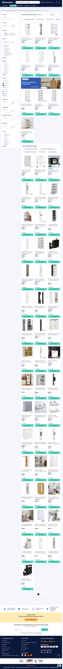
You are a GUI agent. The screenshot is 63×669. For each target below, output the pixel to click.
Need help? (4, 644)
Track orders (4, 640)
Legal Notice (18, 667)
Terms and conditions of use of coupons (10, 655)
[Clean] (39, 2)
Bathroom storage (22, 10)
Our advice (23, 640)
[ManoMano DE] (28, 655)
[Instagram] (48, 652)
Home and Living (7, 10)
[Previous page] (36, 594)
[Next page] (46, 594)
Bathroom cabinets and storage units (32, 10)
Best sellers (23, 649)
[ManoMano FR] (22, 655)
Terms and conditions (43, 667)
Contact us (4, 646)
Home (2, 10)
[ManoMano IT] (25, 655)
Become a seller (5, 649)
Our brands (23, 646)
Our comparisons (24, 644)
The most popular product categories (29, 642)
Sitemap (13, 667)
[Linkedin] (42, 652)
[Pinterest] (51, 652)
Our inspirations (24, 648)
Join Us (3, 651)
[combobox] (54, 14)
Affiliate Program (5, 653)
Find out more (39, 633)
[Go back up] (58, 655)
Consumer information (54, 667)
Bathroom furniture (14, 10)
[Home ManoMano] (7, 2)
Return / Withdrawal (6, 642)
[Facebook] (45, 652)
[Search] (17, 2)
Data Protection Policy (27, 667)
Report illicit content (6, 648)
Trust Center (35, 667)
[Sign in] (56, 2)
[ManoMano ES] (31, 655)
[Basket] (59, 2)
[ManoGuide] (59, 666)
